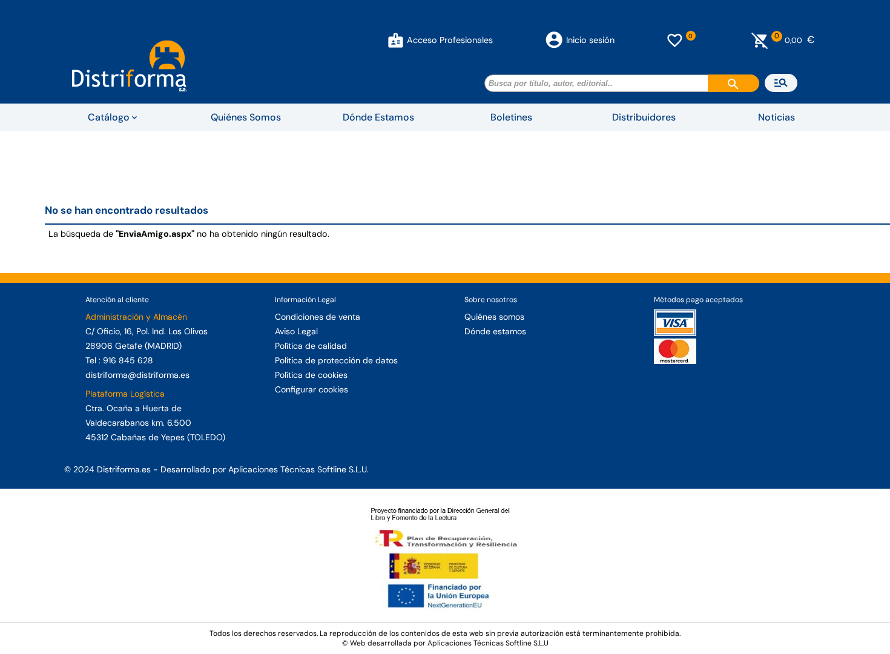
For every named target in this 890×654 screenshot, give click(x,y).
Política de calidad (311, 345)
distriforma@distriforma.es (137, 374)
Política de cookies (311, 374)
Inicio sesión (590, 40)
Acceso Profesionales (450, 40)
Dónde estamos (495, 331)
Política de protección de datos (336, 360)
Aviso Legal (296, 331)
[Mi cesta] (760, 40)
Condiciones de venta (317, 316)
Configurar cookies (311, 389)
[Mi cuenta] (395, 40)
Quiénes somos (494, 316)
